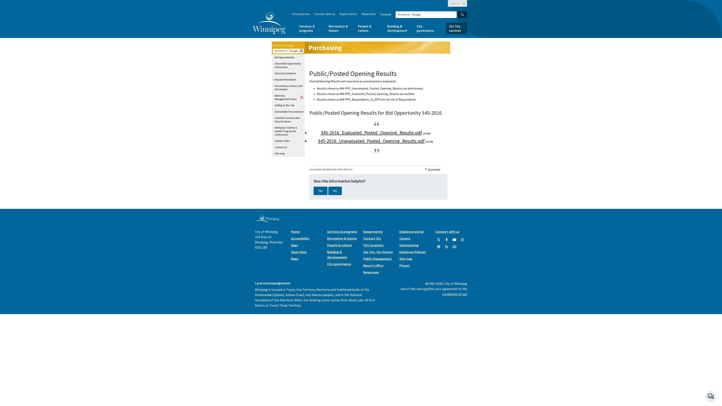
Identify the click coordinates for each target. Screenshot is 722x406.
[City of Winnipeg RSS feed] (446, 247)
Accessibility (300, 238)
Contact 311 (372, 238)
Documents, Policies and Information (289, 87)
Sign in (455, 3)
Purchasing (325, 47)
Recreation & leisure (338, 28)
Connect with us (324, 14)
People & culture (364, 28)
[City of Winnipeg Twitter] (438, 240)
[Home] (269, 23)
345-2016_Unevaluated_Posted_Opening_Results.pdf (371, 141)
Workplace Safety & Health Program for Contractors (286, 131)
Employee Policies (412, 252)
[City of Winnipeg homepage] (267, 221)
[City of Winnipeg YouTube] (454, 240)
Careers (404, 238)
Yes (320, 191)
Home (295, 232)
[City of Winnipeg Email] (454, 247)
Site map (280, 153)
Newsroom (369, 14)
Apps (294, 245)
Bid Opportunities (285, 57)
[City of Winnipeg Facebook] (446, 240)
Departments (348, 14)
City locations (301, 14)
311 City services (455, 28)
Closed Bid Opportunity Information (288, 65)
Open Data (299, 252)
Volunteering (409, 245)
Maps (294, 259)
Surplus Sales (282, 140)
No (335, 191)
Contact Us (281, 147)
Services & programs (307, 28)
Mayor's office (373, 265)
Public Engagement (377, 259)
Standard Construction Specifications (287, 119)
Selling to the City (284, 105)
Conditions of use (454, 294)
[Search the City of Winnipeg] (462, 14)
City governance (425, 28)
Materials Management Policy (286, 97)
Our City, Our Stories (378, 252)
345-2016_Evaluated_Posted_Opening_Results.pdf (371, 133)
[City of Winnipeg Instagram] (462, 240)
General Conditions (285, 73)
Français (385, 14)
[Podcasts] (438, 247)
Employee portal (411, 232)
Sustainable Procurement (289, 111)
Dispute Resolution (285, 79)
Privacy (404, 265)
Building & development (397, 28)
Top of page (434, 169)
